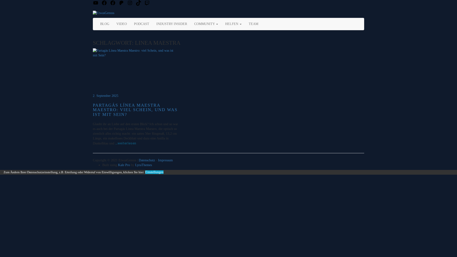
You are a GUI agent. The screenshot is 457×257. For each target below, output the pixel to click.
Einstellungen (154, 172)
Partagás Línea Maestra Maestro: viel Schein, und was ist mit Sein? (135, 110)
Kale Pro (124, 165)
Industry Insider (171, 24)
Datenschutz (147, 160)
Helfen (232, 24)
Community (205, 24)
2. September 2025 (105, 96)
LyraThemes (143, 165)
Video (121, 24)
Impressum (165, 160)
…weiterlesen (125, 143)
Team (253, 24)
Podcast (141, 24)
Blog (104, 24)
